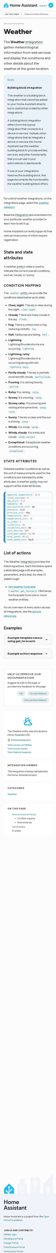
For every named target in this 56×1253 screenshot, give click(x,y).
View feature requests (19, 752)
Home (7, 23)
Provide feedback (38, 693)
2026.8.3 (43, 6)
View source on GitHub (19, 744)
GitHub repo (10, 1234)
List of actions (18, 827)
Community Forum (13, 1251)
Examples (16, 830)
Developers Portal (13, 1238)
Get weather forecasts (21, 586)
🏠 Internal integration (19, 739)
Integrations (18, 23)
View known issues (17, 748)
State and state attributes (24, 814)
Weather (12, 794)
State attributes (24, 822)
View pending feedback (35, 700)
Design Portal (11, 1242)
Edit (21, 693)
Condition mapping (26, 818)
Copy (48, 494)
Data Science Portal (14, 1247)
